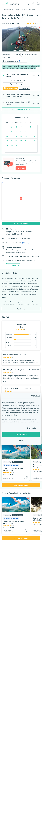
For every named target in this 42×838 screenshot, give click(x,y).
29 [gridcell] (12, 145)
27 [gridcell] (35, 141)
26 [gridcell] (30, 141)
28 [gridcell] (7, 145)
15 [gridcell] (12, 136)
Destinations (9, 9)
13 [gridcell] (35, 131)
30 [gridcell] (16, 145)
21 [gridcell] (7, 141)
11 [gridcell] (26, 131)
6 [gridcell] (35, 127)
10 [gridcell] (21, 131)
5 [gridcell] (30, 127)
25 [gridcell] (26, 141)
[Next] (35, 117)
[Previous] (7, 117)
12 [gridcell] (30, 131)
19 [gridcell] (30, 136)
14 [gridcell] (7, 136)
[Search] (29, 4)
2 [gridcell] (16, 127)
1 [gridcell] (11, 127)
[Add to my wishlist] (38, 27)
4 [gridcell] (25, 127)
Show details (31, 428)
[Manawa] (12, 4)
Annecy (24, 9)
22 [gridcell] (12, 141)
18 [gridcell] (26, 136)
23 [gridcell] (16, 141)
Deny (21, 440)
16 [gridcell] (16, 136)
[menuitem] (38, 4)
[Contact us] (34, 4)
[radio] (21, 81)
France (18, 9)
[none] (21, 109)
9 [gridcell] (16, 131)
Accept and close (21, 434)
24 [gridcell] (21, 141)
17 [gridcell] (21, 136)
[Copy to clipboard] (38, 233)
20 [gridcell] (35, 136)
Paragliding (32, 9)
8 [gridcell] (11, 131)
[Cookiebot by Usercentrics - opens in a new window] (31, 396)
